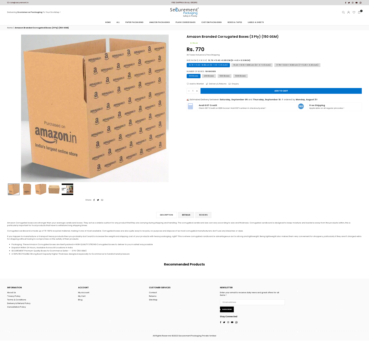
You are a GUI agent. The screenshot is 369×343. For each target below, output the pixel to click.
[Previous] (11, 108)
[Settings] (348, 12)
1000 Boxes (240, 75)
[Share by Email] (102, 200)
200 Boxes (209, 75)
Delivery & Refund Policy (18, 303)
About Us (11, 292)
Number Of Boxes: (201, 71)
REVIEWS (203, 214)
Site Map (153, 299)
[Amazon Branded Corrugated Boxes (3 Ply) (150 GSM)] (13, 189)
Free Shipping (213, 54)
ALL (118, 22)
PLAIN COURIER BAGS (186, 22)
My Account (83, 292)
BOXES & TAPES (235, 22)
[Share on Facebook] (94, 200)
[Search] (343, 12)
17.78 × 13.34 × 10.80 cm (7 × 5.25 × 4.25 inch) (297, 65)
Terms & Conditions (16, 299)
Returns (152, 296)
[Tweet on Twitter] (98, 200)
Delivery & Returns (217, 84)
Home (108, 22)
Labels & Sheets (256, 22)
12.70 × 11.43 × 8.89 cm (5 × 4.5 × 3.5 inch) (208, 65)
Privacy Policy (13, 296)
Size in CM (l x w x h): (218, 60)
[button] (359, 12)
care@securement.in (19, 2)
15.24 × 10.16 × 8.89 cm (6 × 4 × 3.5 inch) (252, 65)
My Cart (81, 296)
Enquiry (235, 84)
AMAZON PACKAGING (159, 22)
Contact (153, 292)
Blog (80, 299)
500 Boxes (224, 75)
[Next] (178, 108)
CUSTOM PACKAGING (211, 22)
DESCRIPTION (166, 214)
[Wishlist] (354, 12)
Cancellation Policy (16, 307)
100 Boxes (193, 75)
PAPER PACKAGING (134, 22)
